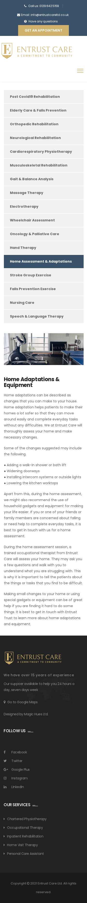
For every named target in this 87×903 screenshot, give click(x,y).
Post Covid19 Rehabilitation (35, 96)
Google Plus (20, 769)
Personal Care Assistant (25, 853)
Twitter (16, 760)
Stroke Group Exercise (30, 275)
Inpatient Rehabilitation (25, 836)
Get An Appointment (43, 30)
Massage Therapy (26, 192)
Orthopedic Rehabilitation (34, 124)
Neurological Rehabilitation (35, 137)
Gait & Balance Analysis (31, 179)
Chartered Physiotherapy (27, 819)
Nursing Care (22, 302)
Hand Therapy (23, 247)
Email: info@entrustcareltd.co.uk (45, 15)
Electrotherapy (24, 206)
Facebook (19, 752)
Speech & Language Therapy (37, 316)
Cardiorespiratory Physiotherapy (41, 151)
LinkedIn (17, 786)
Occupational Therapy (25, 827)
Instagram (19, 778)
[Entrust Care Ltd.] (36, 51)
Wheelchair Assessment (32, 220)
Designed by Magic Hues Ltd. (26, 714)
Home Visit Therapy (22, 845)
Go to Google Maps (22, 702)
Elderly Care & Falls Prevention (38, 110)
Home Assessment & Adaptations (41, 261)
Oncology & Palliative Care (34, 234)
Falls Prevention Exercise (33, 288)
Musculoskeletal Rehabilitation (38, 165)
